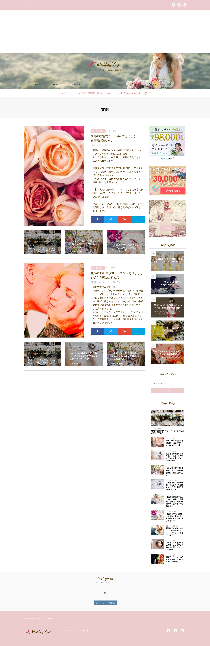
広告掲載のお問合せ (32, 618)
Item (134, 84)
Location (77, 84)
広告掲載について (32, 4)
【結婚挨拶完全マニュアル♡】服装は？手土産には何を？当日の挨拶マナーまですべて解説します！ (174, 501)
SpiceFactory (82, 631)
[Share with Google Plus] (124, 219)
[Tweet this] (111, 219)
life (169, 84)
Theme (152, 84)
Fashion (97, 84)
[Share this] (97, 219)
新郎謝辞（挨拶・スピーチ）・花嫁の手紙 (105, 282)
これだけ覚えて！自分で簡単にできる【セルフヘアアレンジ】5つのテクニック (167, 261)
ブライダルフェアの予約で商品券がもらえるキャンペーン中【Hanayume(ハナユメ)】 (104, 93)
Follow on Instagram (106, 603)
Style (117, 84)
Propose (56, 84)
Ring (37, 84)
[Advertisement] (105, 32)
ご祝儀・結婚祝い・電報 (99, 145)
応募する (168, 228)
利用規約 (48, 618)
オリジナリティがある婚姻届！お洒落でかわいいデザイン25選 (174, 443)
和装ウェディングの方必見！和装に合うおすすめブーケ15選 (174, 559)
